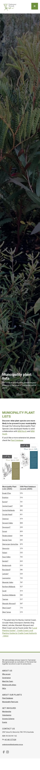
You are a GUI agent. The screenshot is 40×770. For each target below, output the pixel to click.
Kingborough (6, 565)
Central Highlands (8, 510)
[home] (9, 6)
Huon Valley (6, 557)
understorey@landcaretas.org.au (12, 744)
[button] (34, 6)
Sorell (4, 591)
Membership (6, 711)
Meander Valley (7, 582)
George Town (7, 540)
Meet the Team (7, 681)
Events (4, 722)
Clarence (5, 519)
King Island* (6, 570)
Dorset (4, 531)
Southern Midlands (9, 595)
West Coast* (6, 608)
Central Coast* (7, 506)
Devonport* (6, 527)
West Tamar (6, 612)
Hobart (4, 553)
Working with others (9, 685)
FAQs (4, 688)
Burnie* (5, 502)
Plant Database (17, 440)
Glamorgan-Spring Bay (10, 544)
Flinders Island (7, 536)
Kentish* (5, 561)
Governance (6, 678)
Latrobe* (5, 574)
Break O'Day (6, 493)
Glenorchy (5, 548)
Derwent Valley (7, 523)
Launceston (6, 578)
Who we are (6, 674)
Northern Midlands (8, 587)
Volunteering (6, 715)
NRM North (22, 431)
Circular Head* (7, 514)
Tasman (5, 599)
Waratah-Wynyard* (9, 603)
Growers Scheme (8, 719)
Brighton (5, 497)
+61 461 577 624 (10, 739)
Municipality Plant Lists (10, 702)
